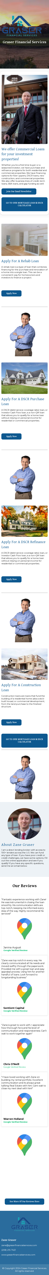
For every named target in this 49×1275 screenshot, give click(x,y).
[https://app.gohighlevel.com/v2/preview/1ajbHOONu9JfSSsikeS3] (21, 26)
